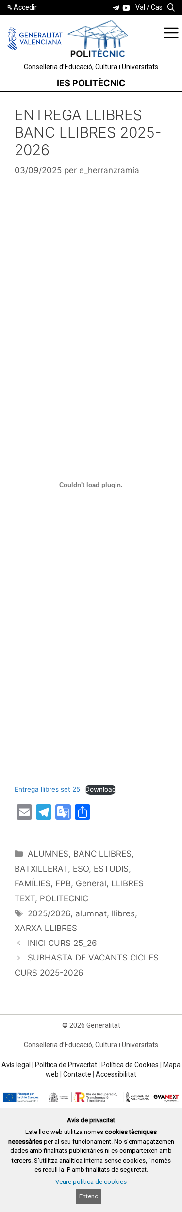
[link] (116, 8)
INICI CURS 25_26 (62, 943)
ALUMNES (48, 854)
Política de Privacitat (66, 1065)
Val (140, 7)
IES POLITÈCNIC (91, 83)
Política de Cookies (130, 1065)
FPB (63, 883)
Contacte (77, 1074)
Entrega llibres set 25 (47, 789)
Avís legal (16, 1065)
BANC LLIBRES (102, 854)
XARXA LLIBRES (46, 928)
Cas (157, 7)
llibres (123, 913)
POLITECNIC (64, 898)
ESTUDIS (111, 869)
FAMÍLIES (32, 883)
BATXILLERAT (41, 869)
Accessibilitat (116, 1074)
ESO (81, 869)
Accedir (25, 7)
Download (100, 789)
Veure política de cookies (91, 1181)
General (91, 883)
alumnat (91, 913)
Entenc (88, 1196)
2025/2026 (49, 913)
